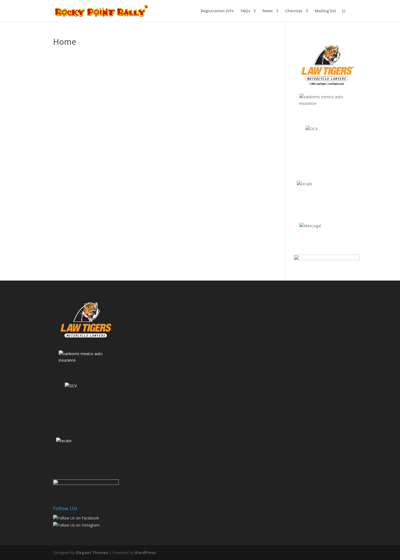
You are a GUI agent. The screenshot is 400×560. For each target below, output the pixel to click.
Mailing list (325, 11)
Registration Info (217, 11)
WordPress (145, 552)
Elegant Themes (92, 552)
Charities (293, 11)
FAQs (245, 11)
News (268, 11)
